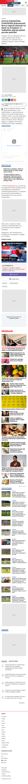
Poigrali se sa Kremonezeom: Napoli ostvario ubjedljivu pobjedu (15, 691)
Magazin (3, 738)
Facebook (5, 754)
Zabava (3, 734)
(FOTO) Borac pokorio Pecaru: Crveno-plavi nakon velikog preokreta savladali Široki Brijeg (18, 514)
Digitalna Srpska (5, 742)
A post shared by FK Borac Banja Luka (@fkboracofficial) (14, 161)
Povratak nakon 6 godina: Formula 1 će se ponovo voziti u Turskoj (15, 697)
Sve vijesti (3, 716)
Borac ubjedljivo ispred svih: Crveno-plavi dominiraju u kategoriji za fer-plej (19, 552)
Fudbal (10, 5)
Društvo (3, 723)
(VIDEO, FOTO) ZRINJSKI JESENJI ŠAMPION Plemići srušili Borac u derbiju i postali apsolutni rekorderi (19, 600)
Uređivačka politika (6, 776)
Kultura (3, 740)
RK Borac (5, 286)
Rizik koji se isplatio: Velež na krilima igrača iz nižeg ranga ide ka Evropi (13, 170)
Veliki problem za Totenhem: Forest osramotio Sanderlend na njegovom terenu (15, 683)
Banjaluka (3, 747)
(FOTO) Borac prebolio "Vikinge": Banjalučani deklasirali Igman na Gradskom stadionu (18, 523)
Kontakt (3, 774)
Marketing (3, 770)
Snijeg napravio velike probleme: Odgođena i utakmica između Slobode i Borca (19, 533)
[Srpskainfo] (11, 2)
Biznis (2, 725)
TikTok (4, 762)
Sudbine (3, 736)
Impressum (4, 767)
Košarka (17, 5)
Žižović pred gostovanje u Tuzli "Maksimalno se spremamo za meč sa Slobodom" (19, 543)
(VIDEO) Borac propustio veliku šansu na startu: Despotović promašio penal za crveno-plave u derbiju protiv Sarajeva (19, 504)
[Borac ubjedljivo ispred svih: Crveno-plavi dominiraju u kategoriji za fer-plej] (5, 552)
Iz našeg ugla (4, 745)
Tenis (22, 5)
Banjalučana (12, 186)
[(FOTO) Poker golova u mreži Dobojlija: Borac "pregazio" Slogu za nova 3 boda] (5, 589)
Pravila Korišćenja (5, 772)
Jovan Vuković (8, 95)
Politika (3, 719)
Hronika (3, 727)
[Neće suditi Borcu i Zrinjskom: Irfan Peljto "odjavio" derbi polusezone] (5, 561)
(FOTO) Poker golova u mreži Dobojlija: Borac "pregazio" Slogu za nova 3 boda (19, 590)
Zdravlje (3, 732)
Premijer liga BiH (14, 283)
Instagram (5, 758)
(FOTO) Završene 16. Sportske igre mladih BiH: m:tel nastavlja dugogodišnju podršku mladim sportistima (14, 667)
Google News (15, 279)
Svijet (2, 721)
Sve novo (21, 703)
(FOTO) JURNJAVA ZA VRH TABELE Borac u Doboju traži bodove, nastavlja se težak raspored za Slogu (19, 571)
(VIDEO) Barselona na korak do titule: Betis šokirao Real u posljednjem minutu (15, 675)
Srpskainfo (15, 274)
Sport (2, 729)
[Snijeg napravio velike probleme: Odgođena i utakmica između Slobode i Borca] (5, 532)
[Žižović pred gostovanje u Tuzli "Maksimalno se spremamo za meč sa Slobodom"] (5, 542)
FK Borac (5, 283)
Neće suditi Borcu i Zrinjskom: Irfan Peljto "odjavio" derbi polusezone (19, 561)
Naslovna (3, 5)
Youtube (5, 760)
